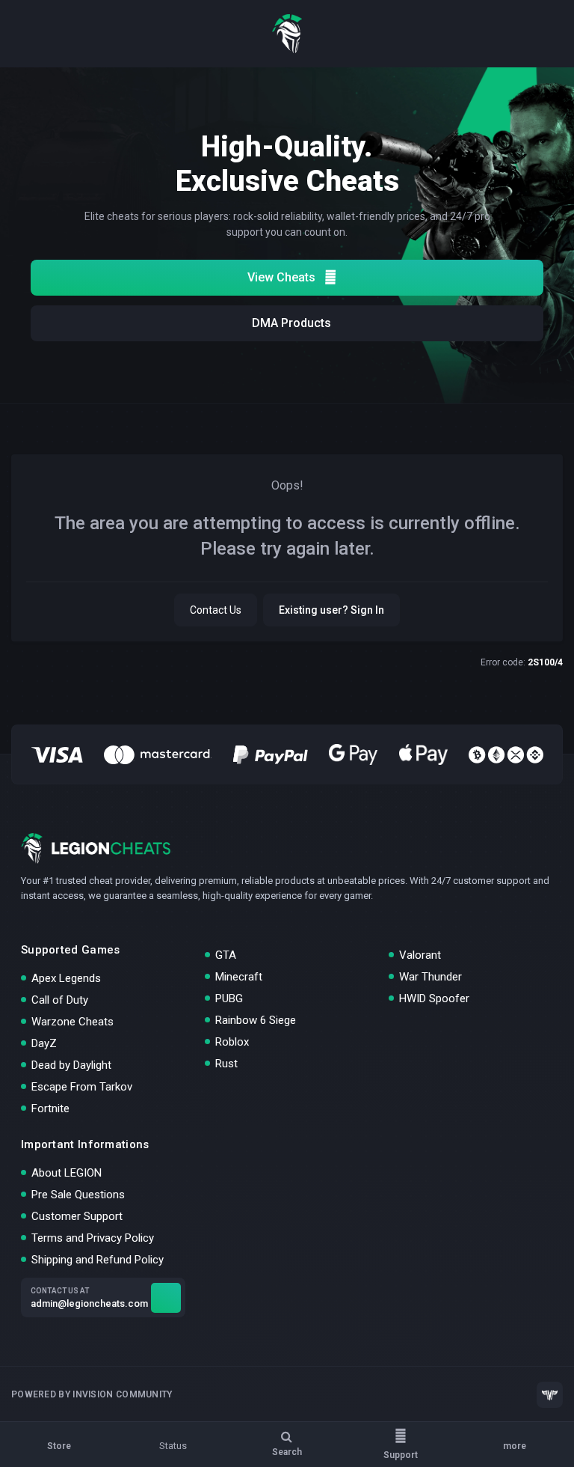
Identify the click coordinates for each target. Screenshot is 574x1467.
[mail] (166, 1298)
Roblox (232, 1042)
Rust (226, 1063)
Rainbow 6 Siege (255, 1020)
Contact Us (215, 610)
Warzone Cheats (72, 1021)
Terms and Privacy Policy (92, 1238)
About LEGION (66, 1173)
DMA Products (291, 323)
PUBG (229, 998)
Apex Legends (66, 978)
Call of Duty (59, 1000)
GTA (225, 955)
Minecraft (238, 976)
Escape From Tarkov (81, 1087)
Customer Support (77, 1216)
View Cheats (281, 277)
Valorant (420, 955)
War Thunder (430, 976)
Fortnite (50, 1108)
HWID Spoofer (434, 998)
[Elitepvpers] (550, 1395)
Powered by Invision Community (92, 1394)
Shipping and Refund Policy (97, 1259)
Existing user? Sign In (331, 610)
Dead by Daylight (71, 1065)
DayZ (44, 1043)
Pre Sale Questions (78, 1194)
